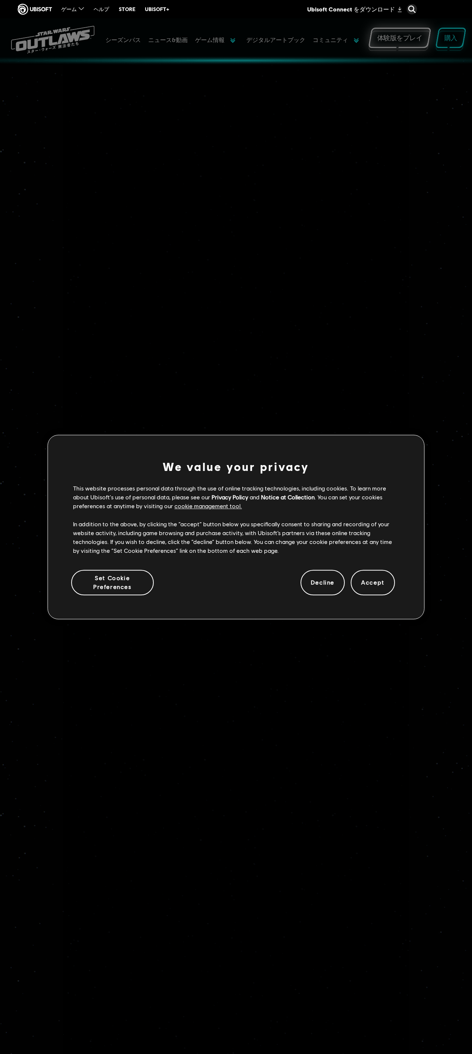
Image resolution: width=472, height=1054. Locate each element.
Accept (373, 582)
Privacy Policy (230, 496)
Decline (322, 582)
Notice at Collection (288, 496)
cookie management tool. (208, 506)
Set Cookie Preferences (112, 582)
